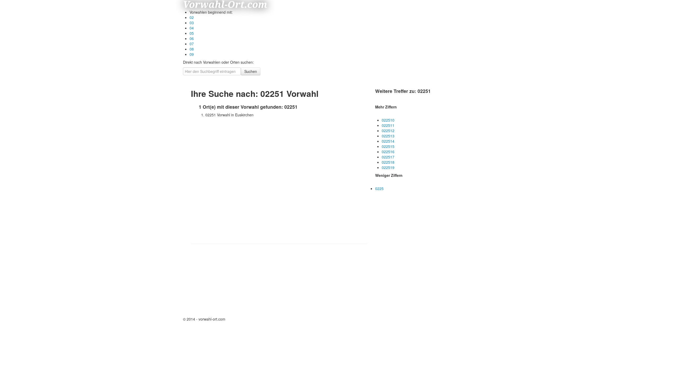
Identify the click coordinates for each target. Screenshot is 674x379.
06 (192, 38)
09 (192, 54)
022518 (388, 162)
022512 (388, 130)
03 (192, 22)
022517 (388, 156)
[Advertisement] (238, 282)
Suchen (250, 71)
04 (192, 28)
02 (192, 17)
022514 (388, 141)
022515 (388, 146)
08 (192, 49)
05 (192, 33)
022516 (388, 151)
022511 (388, 125)
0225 (379, 188)
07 (192, 43)
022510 (388, 120)
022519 (388, 167)
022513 (388, 135)
